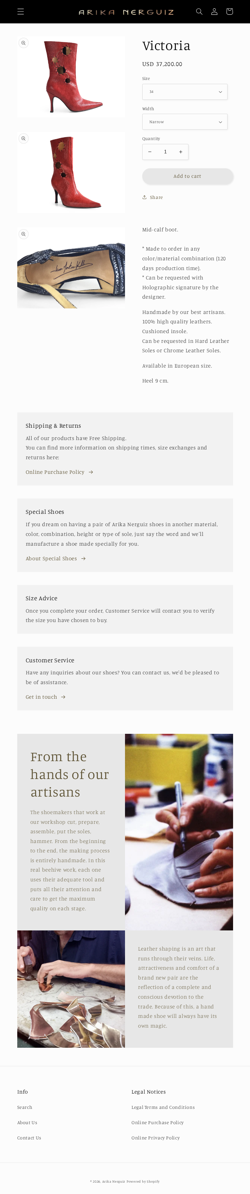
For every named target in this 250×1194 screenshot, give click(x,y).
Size (146, 78)
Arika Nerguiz (114, 1181)
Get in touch (41, 697)
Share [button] (156, 197)
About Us (27, 1122)
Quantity (151, 138)
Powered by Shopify (143, 1181)
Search (25, 1107)
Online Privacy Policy (156, 1137)
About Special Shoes (51, 558)
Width (148, 108)
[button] (20, 11)
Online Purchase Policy (55, 472)
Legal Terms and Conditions (163, 1107)
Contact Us (29, 1137)
